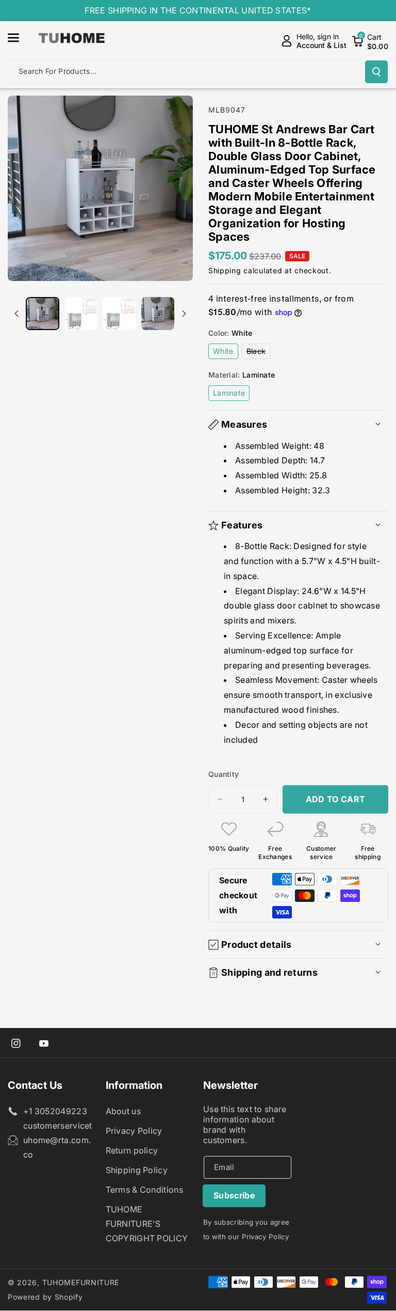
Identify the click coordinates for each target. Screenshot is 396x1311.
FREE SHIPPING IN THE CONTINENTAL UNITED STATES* (198, 10)
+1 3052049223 (55, 1111)
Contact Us (35, 1085)
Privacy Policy (134, 1131)
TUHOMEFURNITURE (81, 1282)
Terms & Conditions (144, 1189)
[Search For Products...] (376, 71)
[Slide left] (16, 313)
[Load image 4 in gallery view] (158, 314)
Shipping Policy (137, 1170)
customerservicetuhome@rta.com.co (57, 1140)
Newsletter (230, 1085)
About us (123, 1111)
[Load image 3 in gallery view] (119, 314)
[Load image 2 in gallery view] (81, 314)
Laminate (231, 394)
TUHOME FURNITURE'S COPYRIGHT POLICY (147, 1223)
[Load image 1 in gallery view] (42, 314)
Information (134, 1085)
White (225, 352)
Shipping (224, 270)
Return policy (132, 1150)
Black (258, 352)
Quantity (223, 774)
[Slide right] (184, 313)
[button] (19, 37)
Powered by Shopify (45, 1296)
